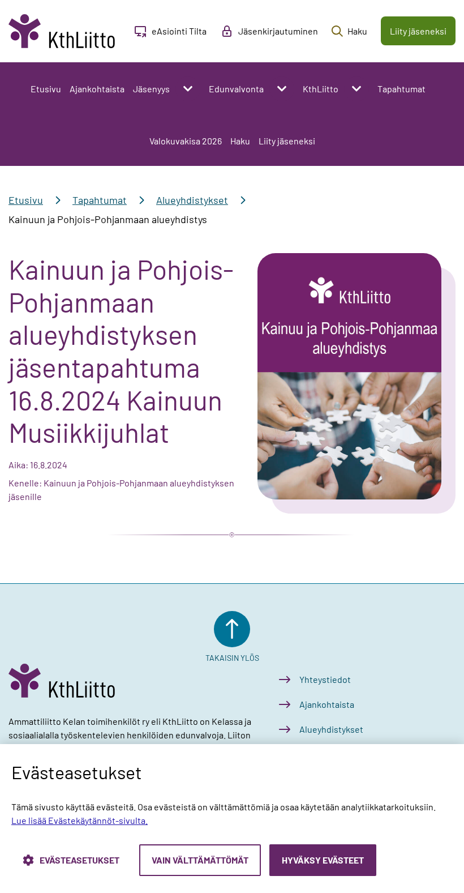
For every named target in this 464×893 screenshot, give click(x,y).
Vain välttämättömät (200, 859)
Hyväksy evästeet (323, 859)
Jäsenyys (151, 88)
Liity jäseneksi (287, 140)
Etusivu (46, 88)
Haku (240, 140)
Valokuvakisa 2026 (185, 140)
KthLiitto (320, 88)
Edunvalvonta (236, 88)
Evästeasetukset (79, 859)
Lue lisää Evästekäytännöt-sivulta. (79, 820)
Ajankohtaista (97, 88)
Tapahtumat (401, 88)
